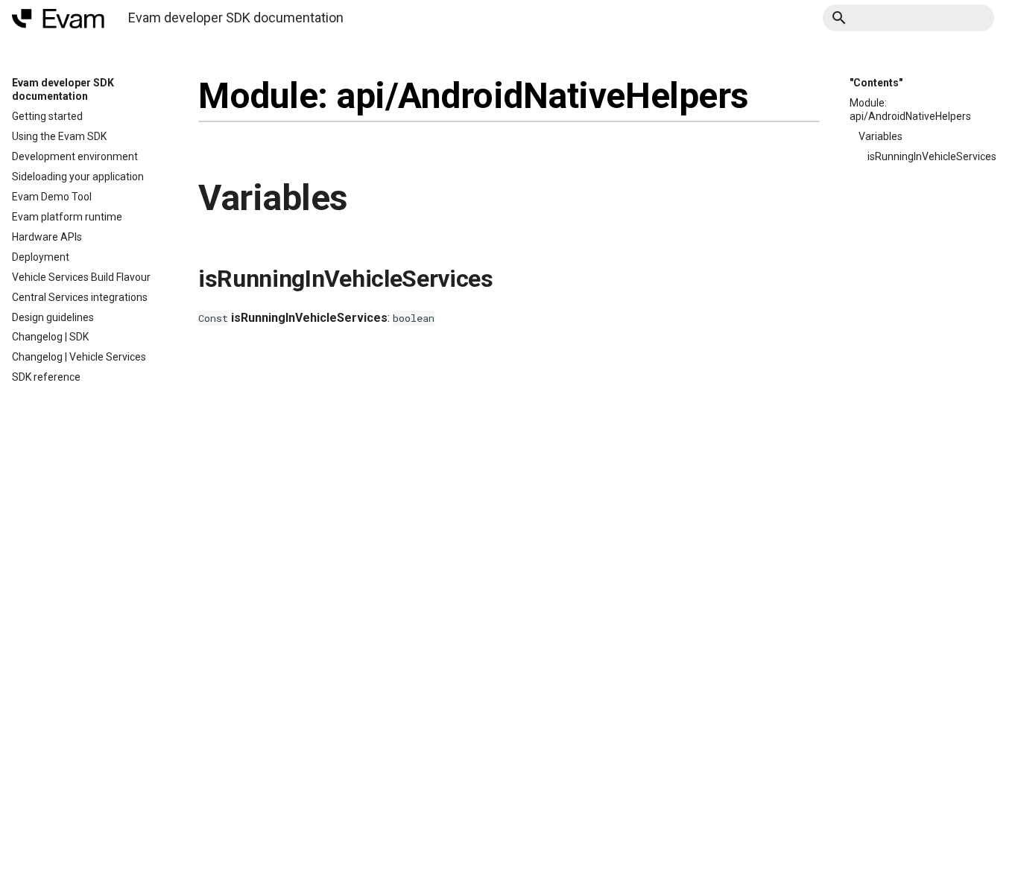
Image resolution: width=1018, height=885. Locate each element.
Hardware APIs (47, 237)
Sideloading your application (78, 177)
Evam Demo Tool (52, 197)
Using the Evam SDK (59, 136)
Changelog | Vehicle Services (79, 357)
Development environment (75, 156)
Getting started (47, 116)
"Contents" (876, 83)
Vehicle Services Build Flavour (81, 277)
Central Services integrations (80, 297)
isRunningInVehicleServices (931, 156)
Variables (880, 136)
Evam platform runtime (67, 217)
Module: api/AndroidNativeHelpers (910, 109)
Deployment (40, 257)
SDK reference (46, 377)
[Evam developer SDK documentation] (58, 18)
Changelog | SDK (50, 337)
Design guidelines (53, 317)
